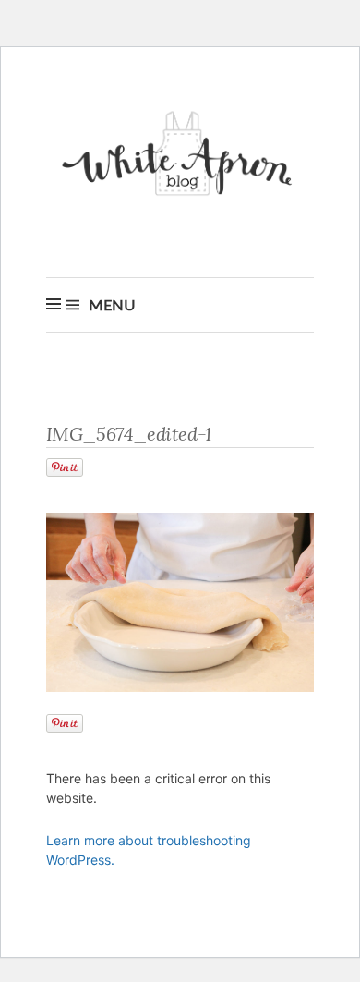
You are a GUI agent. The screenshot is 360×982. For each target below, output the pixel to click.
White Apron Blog (180, 158)
